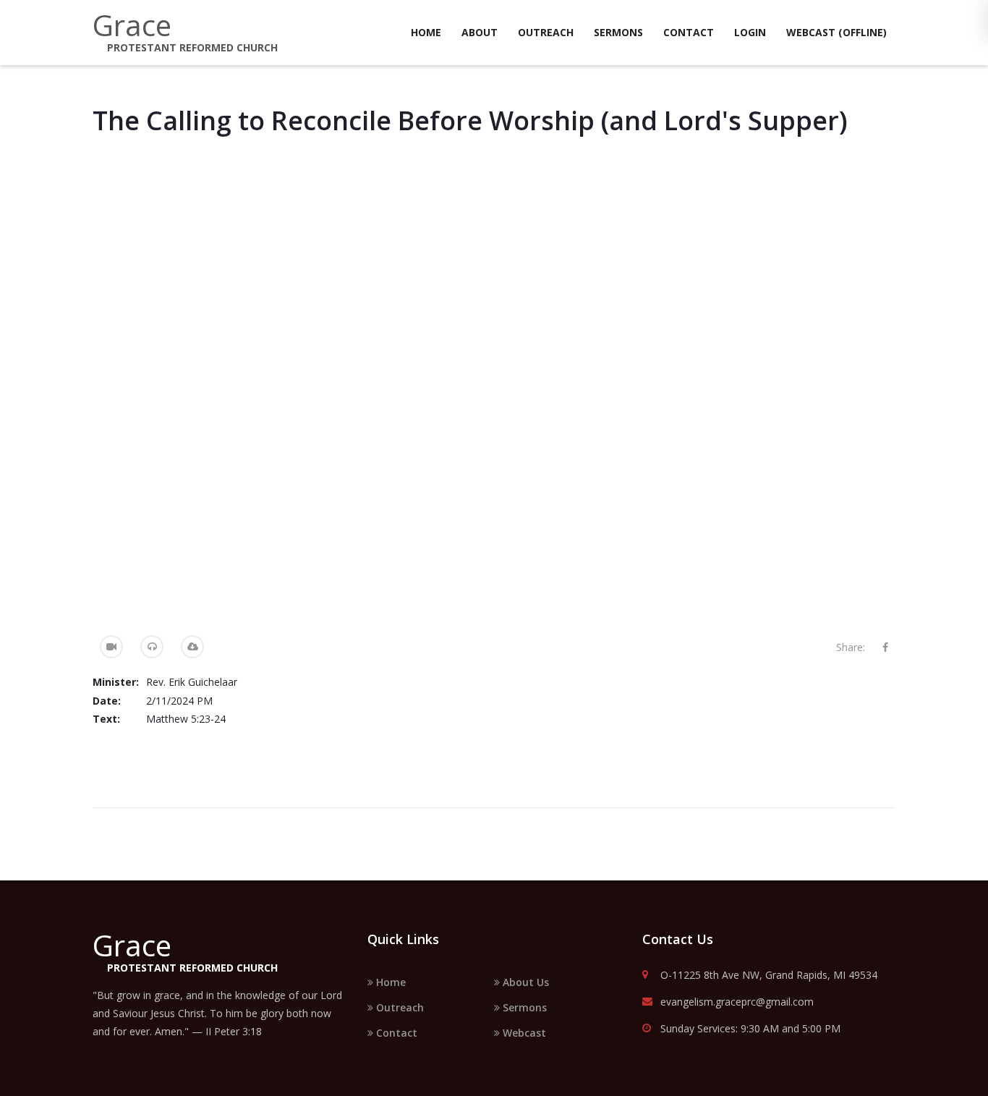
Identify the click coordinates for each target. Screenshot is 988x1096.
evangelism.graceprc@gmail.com (737, 1002)
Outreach (546, 32)
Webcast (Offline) (836, 32)
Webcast (523, 1033)
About (479, 32)
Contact (688, 32)
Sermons (618, 32)
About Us (524, 982)
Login (750, 32)
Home (426, 32)
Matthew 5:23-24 (186, 719)
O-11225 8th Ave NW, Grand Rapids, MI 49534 (768, 975)
